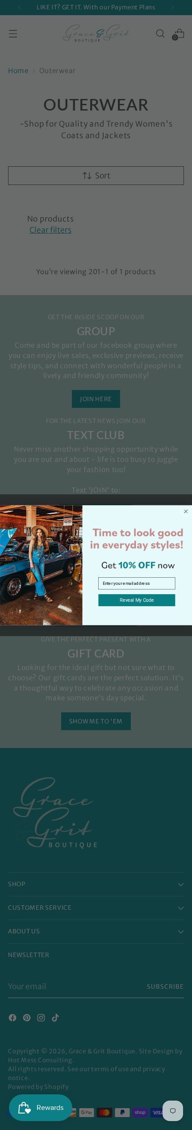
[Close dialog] (186, 511)
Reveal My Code (137, 600)
